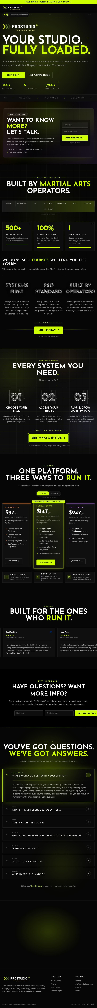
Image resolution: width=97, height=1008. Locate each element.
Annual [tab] (54, 493)
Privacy (78, 987)
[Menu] (93, 8)
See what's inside (40, 75)
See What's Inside (46, 438)
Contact (78, 981)
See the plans (36, 886)
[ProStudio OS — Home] (12, 8)
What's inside (56, 981)
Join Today (63, 2)
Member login (56, 991)
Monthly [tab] (43, 493)
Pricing (53, 984)
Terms (77, 991)
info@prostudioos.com (84, 984)
